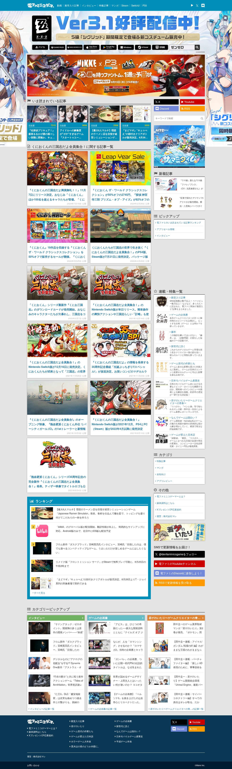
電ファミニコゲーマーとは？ (171, 496)
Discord (164, 109)
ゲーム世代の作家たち (82, 731)
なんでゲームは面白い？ (128, 731)
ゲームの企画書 (124, 721)
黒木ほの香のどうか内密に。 (85, 746)
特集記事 (104, 5)
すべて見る (39, 593)
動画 (59, 5)
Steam (124, 5)
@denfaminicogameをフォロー (178, 554)
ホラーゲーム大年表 (81, 741)
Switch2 (135, 5)
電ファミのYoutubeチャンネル (177, 564)
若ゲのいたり (77, 726)
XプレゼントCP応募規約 (169, 509)
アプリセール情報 (165, 229)
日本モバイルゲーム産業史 (129, 736)
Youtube (189, 102)
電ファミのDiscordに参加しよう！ (181, 573)
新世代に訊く (123, 726)
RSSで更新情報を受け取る (175, 583)
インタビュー (89, 5)
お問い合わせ (33, 765)
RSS (187, 109)
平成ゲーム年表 (124, 741)
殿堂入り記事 (72, 5)
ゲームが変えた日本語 (82, 736)
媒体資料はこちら (165, 503)
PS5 (144, 5)
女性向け (161, 474)
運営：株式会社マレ (167, 516)
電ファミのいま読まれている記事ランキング (179, 222)
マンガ (115, 5)
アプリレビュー (164, 480)
